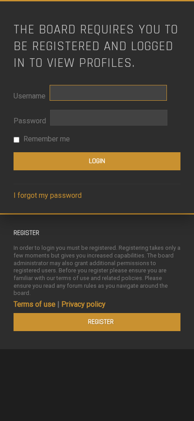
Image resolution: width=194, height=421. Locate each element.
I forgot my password (48, 195)
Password (30, 121)
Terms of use (34, 304)
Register (101, 322)
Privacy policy (83, 304)
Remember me (46, 139)
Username (30, 96)
